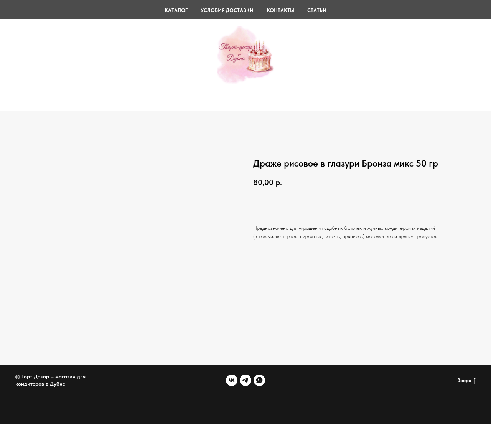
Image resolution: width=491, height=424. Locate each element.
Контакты (280, 10)
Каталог (176, 10)
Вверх (464, 380)
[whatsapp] (259, 380)
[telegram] (245, 380)
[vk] (231, 380)
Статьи (316, 10)
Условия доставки (227, 10)
